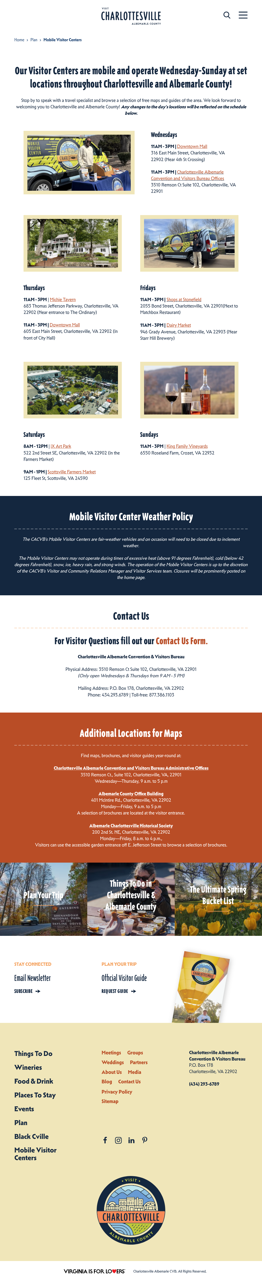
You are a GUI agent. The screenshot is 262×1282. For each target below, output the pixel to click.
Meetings (111, 1053)
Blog (107, 1081)
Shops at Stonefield (184, 299)
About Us (112, 1072)
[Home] (131, 16)
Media (134, 1072)
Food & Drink (33, 1081)
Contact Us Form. (182, 641)
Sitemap (110, 1101)
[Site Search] (227, 15)
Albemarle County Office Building (131, 794)
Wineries (28, 1067)
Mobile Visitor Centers (35, 1154)
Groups (135, 1053)
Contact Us (129, 1081)
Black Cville (31, 1136)
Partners (139, 1062)
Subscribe (23, 991)
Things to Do (33, 1053)
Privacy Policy (117, 1092)
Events (24, 1109)
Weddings (113, 1062)
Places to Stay (35, 1095)
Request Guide (115, 991)
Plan (20, 1122)
